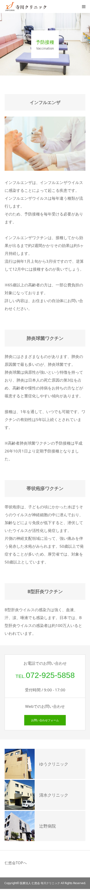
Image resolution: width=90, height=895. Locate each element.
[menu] (83, 6)
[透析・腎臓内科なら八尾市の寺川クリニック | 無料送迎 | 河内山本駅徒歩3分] (32, 6)
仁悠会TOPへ (16, 862)
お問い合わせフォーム (45, 720)
